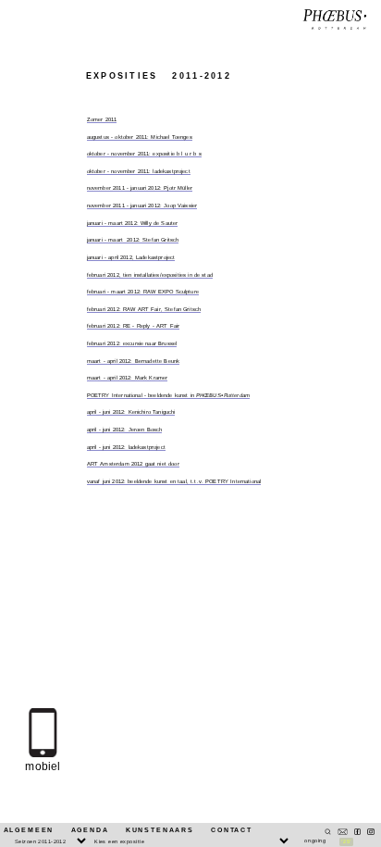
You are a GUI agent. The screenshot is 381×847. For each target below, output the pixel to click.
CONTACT (231, 830)
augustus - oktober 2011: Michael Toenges (139, 137)
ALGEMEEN (29, 830)
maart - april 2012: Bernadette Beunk (133, 361)
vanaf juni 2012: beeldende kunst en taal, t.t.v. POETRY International (174, 481)
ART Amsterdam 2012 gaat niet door (133, 464)
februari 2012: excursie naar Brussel (132, 343)
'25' (345, 841)
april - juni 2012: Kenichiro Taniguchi (131, 412)
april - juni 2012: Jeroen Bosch (125, 429)
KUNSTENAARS (160, 830)
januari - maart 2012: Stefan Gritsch (133, 240)
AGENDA (90, 830)
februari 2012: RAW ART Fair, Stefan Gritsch (144, 309)
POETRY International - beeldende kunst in (169, 395)
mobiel (42, 766)
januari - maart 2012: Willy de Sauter (132, 223)
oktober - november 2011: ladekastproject (138, 171)
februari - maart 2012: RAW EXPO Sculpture (143, 291)
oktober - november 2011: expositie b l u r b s (144, 153)
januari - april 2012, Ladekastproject (131, 257)
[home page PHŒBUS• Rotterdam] (334, 19)
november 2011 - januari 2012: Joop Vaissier (142, 205)
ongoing (315, 840)
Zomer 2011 (102, 119)
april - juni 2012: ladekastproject (126, 447)
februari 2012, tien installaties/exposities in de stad (150, 275)
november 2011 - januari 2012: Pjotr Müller (139, 188)
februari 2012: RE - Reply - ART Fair (133, 326)
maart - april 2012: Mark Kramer (127, 377)
